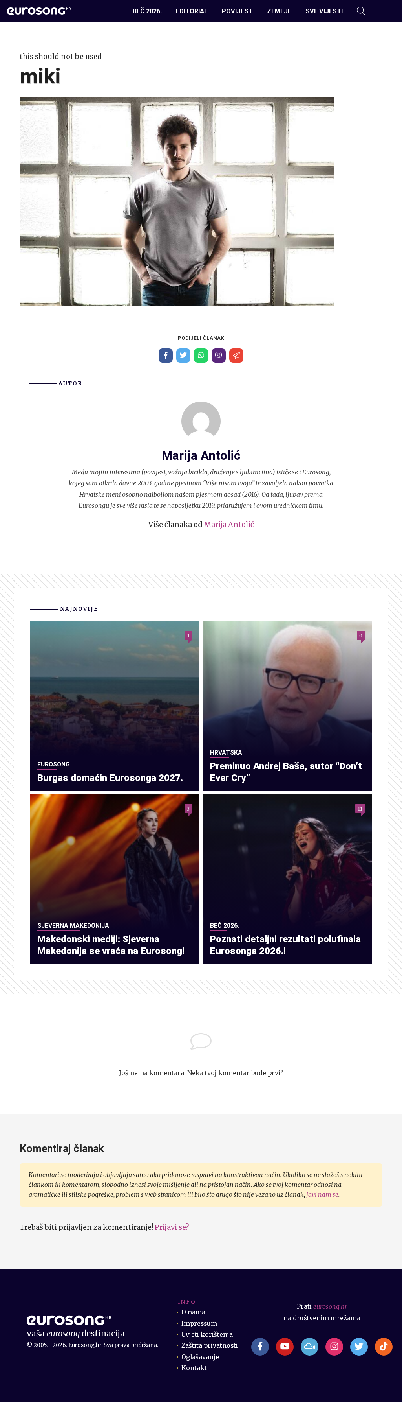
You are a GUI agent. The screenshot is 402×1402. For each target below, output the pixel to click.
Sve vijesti (324, 11)
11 (360, 808)
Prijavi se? (172, 1227)
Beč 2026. (147, 11)
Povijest (237, 11)
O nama (193, 1312)
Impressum (199, 1323)
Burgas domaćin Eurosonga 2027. (110, 777)
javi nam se (322, 1194)
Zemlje (279, 11)
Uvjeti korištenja (207, 1334)
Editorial (192, 11)
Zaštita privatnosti (209, 1345)
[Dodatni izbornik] (383, 11)
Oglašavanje (200, 1357)
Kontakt (194, 1368)
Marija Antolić (229, 524)
